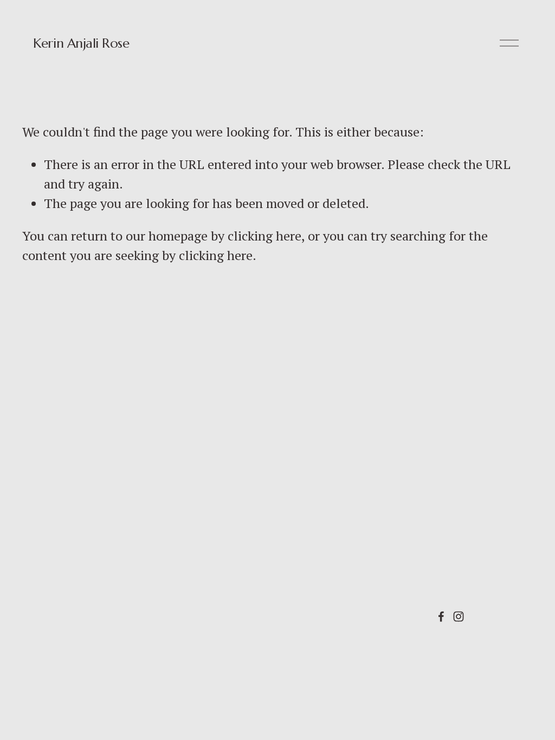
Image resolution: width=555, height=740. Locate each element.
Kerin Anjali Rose (81, 43)
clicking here (264, 235)
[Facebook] (441, 616)
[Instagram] (458, 616)
